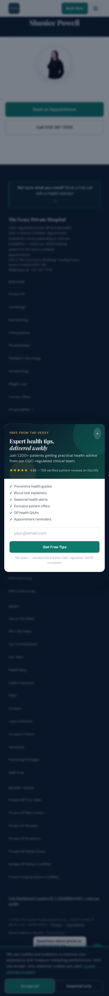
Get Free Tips (54, 547)
